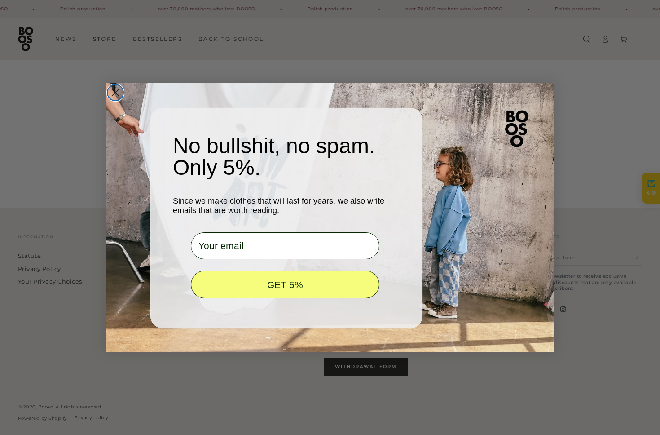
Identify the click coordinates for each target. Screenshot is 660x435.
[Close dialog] (115, 92)
